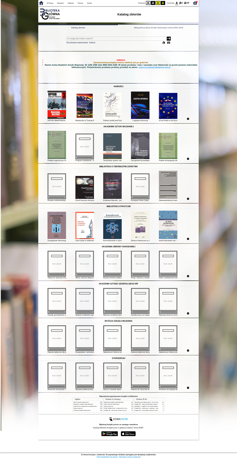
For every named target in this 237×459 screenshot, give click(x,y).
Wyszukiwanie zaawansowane (77, 42)
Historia (71, 3)
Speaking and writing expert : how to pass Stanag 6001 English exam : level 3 (157, 402)
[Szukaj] (169, 39)
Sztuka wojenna (78, 408)
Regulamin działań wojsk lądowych (83, 404)
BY (163, 3)
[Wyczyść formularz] (164, 42)
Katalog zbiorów (78, 28)
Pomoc (80, 3)
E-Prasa (50, 3)
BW (153, 3)
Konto (89, 3)
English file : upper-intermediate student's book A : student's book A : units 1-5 (157, 404)
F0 (177, 3)
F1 (181, 3)
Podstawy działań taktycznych (81, 410)
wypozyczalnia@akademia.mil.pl (154, 67)
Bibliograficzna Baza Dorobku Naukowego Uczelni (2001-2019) (158, 28)
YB (158, 3)
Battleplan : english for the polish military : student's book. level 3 (153, 406)
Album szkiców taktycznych (81, 402)
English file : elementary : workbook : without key (148, 408)
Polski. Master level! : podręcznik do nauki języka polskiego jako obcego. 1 (125, 408)
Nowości (60, 3)
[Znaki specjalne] (169, 42)
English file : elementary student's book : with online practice (121, 410)
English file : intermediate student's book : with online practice (152, 410)
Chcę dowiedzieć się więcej (107, 457)
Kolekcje (92, 42)
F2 (187, 3)
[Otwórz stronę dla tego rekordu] (57, 105)
